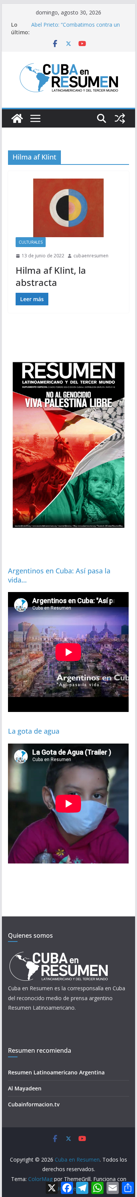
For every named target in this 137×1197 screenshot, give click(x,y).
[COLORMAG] (58, 954)
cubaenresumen (90, 255)
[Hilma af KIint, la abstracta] (68, 208)
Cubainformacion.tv (33, 1104)
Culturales (31, 242)
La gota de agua (33, 731)
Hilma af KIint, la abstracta (51, 276)
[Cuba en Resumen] (17, 118)
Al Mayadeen (24, 1088)
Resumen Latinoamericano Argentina (56, 1072)
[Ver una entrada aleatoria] (120, 118)
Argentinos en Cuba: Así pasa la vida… (59, 575)
